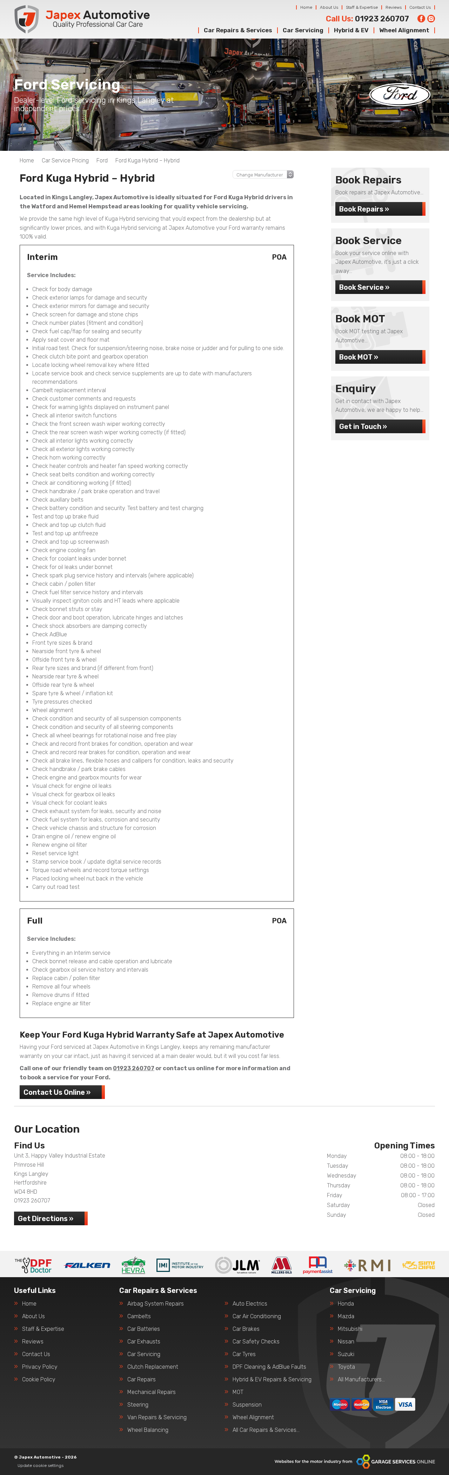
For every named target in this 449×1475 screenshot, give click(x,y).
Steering (137, 1405)
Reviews (394, 7)
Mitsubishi (350, 1329)
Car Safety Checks (256, 1342)
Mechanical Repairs (151, 1392)
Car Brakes (246, 1329)
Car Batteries (143, 1329)
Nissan (346, 1342)
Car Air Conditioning (257, 1316)
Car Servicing (303, 30)
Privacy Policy (40, 1367)
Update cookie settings (40, 1465)
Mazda (346, 1316)
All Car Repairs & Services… (266, 1430)
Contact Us (420, 7)
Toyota (346, 1367)
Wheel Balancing (147, 1430)
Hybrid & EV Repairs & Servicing (272, 1379)
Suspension (247, 1405)
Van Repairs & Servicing (157, 1417)
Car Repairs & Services (238, 30)
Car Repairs (141, 1379)
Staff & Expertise (362, 7)
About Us (329, 7)
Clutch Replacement (152, 1367)
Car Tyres (244, 1354)
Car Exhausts (143, 1342)
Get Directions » (45, 1218)
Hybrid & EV (351, 30)
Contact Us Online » (57, 1092)
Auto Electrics (250, 1304)
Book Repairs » (364, 209)
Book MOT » (358, 357)
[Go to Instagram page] (431, 18)
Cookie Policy (38, 1379)
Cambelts (139, 1316)
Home (306, 7)
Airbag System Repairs (155, 1304)
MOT (238, 1392)
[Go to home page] (82, 19)
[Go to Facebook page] (421, 18)
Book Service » (364, 287)
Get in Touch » (363, 426)
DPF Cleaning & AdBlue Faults (269, 1367)
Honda (346, 1304)
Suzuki (346, 1354)
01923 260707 (367, 19)
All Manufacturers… (361, 1379)
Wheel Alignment (404, 30)
